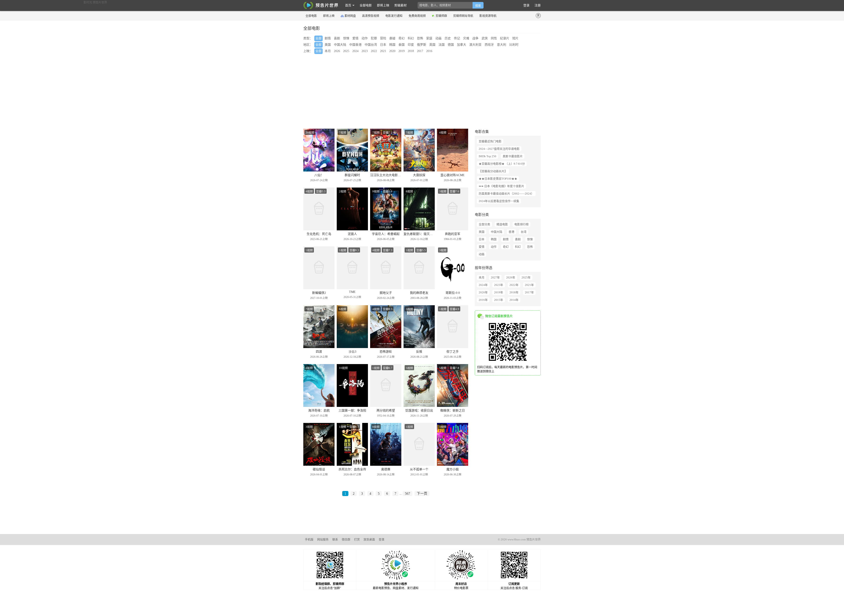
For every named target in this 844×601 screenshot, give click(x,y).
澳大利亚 (475, 44)
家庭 (429, 38)
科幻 (411, 38)
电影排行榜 (521, 224)
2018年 (513, 292)
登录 (526, 5)
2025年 (526, 277)
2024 (355, 51)
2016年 (483, 299)
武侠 (485, 38)
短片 (515, 38)
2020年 (483, 292)
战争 (475, 38)
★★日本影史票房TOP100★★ (498, 178)
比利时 (513, 44)
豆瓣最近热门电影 (490, 141)
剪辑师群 (441, 15)
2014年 (513, 299)
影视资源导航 (488, 15)
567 (407, 493)
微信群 (346, 539)
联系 (335, 539)
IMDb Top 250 (487, 156)
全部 (318, 38)
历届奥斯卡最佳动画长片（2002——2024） (506, 193)
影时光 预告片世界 (320, 5)
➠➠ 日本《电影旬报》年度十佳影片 (501, 186)
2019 (401, 51)
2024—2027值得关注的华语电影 (499, 148)
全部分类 (484, 224)
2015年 (498, 299)
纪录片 (504, 38)
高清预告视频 (370, 15)
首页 (348, 5)
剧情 (328, 38)
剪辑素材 (400, 5)
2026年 (510, 277)
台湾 (523, 231)
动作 (365, 38)
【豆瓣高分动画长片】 (493, 171)
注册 (538, 5)
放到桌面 (369, 539)
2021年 (529, 285)
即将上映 (383, 5)
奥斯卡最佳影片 (513, 156)
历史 (448, 38)
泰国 (401, 44)
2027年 (495, 277)
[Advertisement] (435, 91)
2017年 (529, 292)
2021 (383, 51)
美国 (328, 44)
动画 (438, 38)
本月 (328, 51)
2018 (411, 51)
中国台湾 (371, 44)
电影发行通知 (393, 15)
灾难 (466, 38)
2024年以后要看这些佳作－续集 (499, 201)
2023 (365, 51)
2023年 (498, 285)
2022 (374, 51)
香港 (511, 231)
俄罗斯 (421, 44)
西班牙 (489, 44)
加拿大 (461, 44)
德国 (451, 44)
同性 (494, 38)
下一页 (422, 493)
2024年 (483, 285)
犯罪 (374, 38)
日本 (383, 44)
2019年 (498, 292)
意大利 (501, 44)
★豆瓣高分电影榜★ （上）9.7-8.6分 (502, 163)
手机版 (309, 539)
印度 (411, 44)
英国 (432, 44)
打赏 (357, 539)
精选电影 (502, 224)
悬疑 (392, 38)
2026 (337, 51)
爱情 (355, 38)
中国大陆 (340, 44)
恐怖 (420, 38)
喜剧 (337, 38)
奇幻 (401, 38)
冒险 (383, 38)
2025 (346, 51)
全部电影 (366, 5)
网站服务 (323, 539)
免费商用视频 (417, 15)
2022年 (513, 285)
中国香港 (355, 44)
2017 (420, 51)
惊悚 (346, 38)
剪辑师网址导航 (463, 15)
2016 (429, 51)
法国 (441, 44)
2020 (392, 51)
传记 (457, 38)
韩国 (392, 44)
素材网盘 (350, 15)
